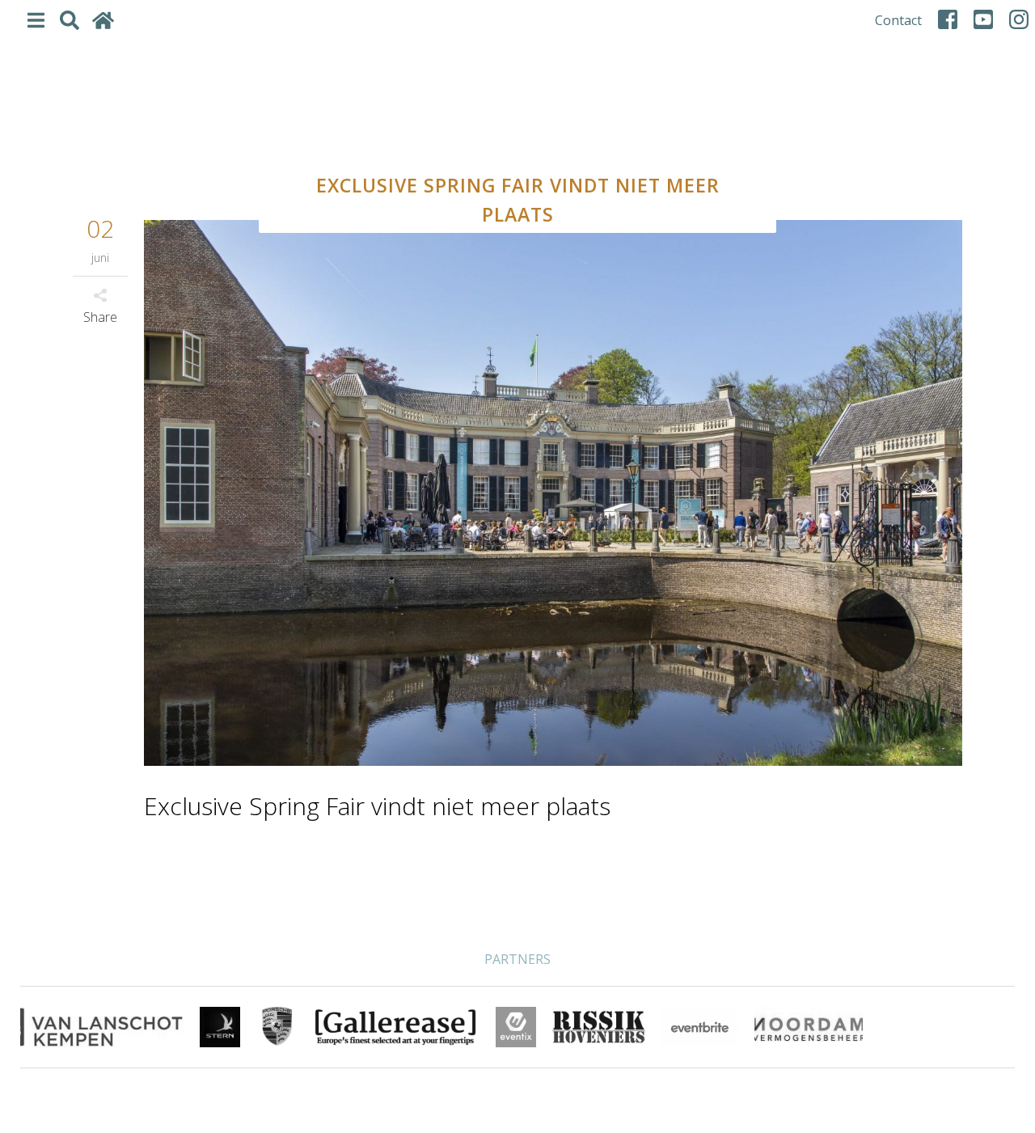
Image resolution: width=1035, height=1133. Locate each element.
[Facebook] (947, 20)
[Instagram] (1019, 20)
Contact (898, 20)
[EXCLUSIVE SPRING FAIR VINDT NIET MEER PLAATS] (517, 118)
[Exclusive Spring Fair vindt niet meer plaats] (553, 495)
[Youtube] (983, 20)
